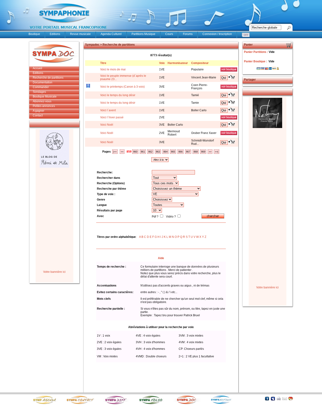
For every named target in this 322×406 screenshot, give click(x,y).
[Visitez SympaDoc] (187, 403)
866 (180, 151)
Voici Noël (106, 124)
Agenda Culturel (111, 34)
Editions (55, 34)
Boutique (34, 34)
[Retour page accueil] (290, 399)
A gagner (38, 110)
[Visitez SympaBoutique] (223, 403)
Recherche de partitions (48, 77)
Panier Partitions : (256, 52)
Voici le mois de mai (113, 69)
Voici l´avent (108, 110)
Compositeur (200, 63)
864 (165, 151)
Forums (188, 34)
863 (158, 151)
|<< (115, 151)
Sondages (39, 92)
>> (210, 151)
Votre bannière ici (54, 272)
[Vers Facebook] (267, 399)
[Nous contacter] (285, 399)
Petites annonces (44, 106)
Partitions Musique (143, 34)
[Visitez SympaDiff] (117, 403)
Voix (162, 63)
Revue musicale (80, 34)
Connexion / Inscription (217, 34)
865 (173, 151)
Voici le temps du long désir (117, 95)
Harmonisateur (178, 63)
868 (196, 151)
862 (150, 151)
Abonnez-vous (42, 101)
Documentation (42, 82)
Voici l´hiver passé (112, 117)
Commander (41, 87)
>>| (216, 151)
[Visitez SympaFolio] (152, 403)
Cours (169, 34)
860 (135, 151)
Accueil (37, 68)
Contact (38, 115)
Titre (103, 63)
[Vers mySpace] (273, 399)
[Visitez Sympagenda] (46, 403)
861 (143, 151)
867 (188, 151)
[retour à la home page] (69, 31)
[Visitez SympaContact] (81, 403)
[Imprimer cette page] (279, 399)
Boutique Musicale (45, 96)
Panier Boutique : (256, 61)
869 (203, 151)
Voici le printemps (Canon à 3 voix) (122, 86)
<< (122, 151)
